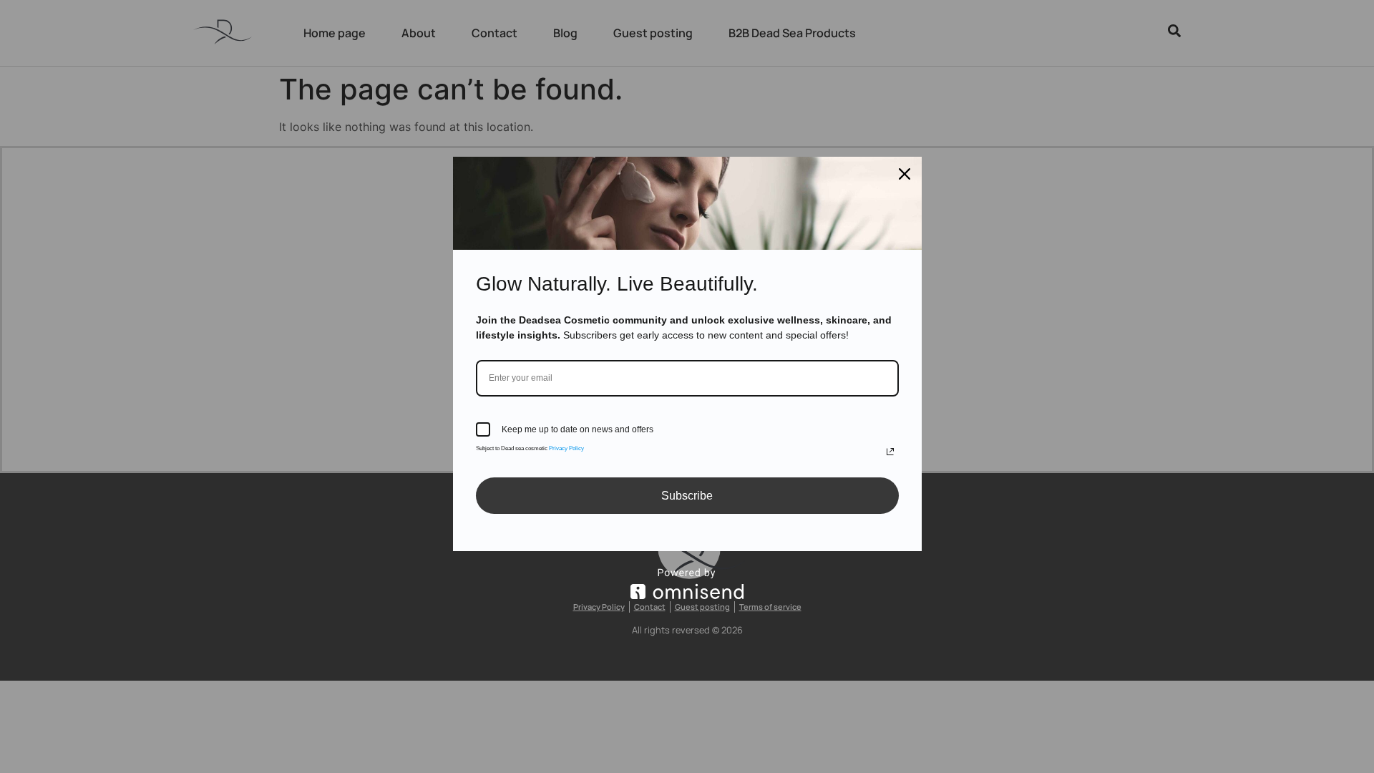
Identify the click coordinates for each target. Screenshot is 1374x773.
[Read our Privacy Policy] (890, 451)
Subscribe (687, 496)
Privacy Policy (566, 448)
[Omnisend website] (687, 583)
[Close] (904, 174)
